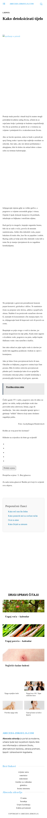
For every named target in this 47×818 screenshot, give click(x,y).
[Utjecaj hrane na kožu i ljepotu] (34, 705)
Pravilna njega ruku (11, 713)
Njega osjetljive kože (12, 693)
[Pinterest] (26, 26)
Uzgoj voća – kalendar (17, 616)
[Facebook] (14, 26)
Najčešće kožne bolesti (17, 665)
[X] (20, 26)
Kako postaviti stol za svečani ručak (23, 516)
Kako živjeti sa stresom (17, 524)
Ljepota (6, 13)
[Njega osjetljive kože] (13, 685)
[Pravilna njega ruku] (13, 705)
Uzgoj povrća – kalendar (18, 641)
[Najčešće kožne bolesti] (23, 655)
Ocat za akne (13, 520)
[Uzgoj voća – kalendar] (23, 606)
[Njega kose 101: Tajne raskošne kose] (34, 685)
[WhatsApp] (32, 26)
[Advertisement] (23, 87)
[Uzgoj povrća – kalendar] (23, 630)
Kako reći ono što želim (18, 511)
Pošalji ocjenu (9, 468)
